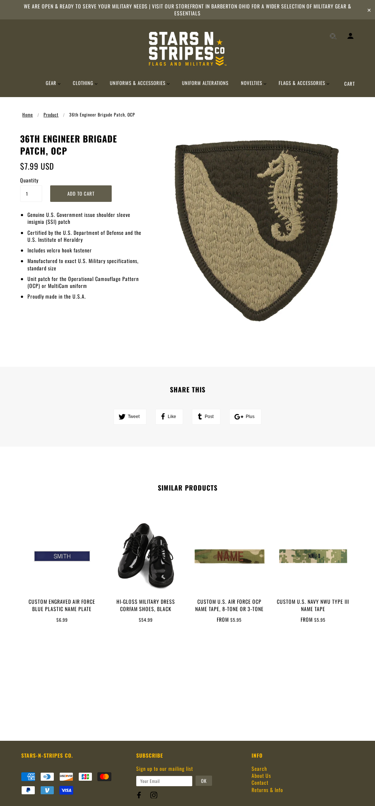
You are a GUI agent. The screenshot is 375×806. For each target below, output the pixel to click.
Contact (260, 782)
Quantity (29, 180)
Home (27, 114)
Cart (349, 83)
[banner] (187, 48)
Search (259, 768)
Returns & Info (267, 790)
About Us (261, 775)
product (51, 114)
